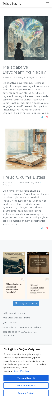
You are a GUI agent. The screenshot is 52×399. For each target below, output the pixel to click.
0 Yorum (42, 77)
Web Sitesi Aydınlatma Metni (16, 318)
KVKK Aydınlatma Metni (14, 313)
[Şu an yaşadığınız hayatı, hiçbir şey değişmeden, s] (14, 263)
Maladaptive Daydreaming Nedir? (24, 70)
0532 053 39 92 (10, 332)
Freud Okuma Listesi (24, 177)
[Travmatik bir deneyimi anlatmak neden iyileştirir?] (38, 288)
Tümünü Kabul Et (26, 378)
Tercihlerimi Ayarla (26, 385)
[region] (26, 372)
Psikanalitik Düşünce (29, 182)
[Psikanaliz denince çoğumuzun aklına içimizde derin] (38, 263)
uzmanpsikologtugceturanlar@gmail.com (22, 327)
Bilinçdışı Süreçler (26, 77)
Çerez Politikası (21, 371)
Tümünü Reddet (26, 393)
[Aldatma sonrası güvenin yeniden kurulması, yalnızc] (14, 288)
